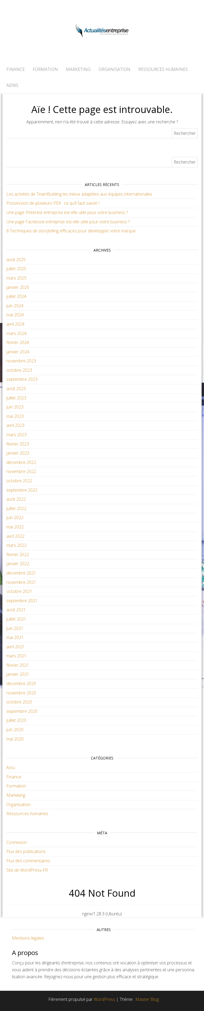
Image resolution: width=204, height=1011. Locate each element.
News (12, 85)
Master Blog (147, 999)
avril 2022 (15, 536)
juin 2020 (14, 730)
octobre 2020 (19, 702)
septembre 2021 (21, 601)
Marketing (78, 69)
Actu (10, 767)
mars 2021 (16, 656)
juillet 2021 (16, 619)
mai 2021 (15, 637)
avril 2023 (15, 425)
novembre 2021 (21, 582)
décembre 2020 (21, 683)
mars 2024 (16, 333)
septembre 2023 (21, 379)
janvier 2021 (17, 674)
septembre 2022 (21, 490)
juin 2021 (14, 628)
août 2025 (16, 259)
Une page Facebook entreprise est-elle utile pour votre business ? (68, 222)
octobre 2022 (19, 481)
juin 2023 (14, 407)
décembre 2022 (21, 462)
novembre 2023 (21, 361)
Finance (15, 69)
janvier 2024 (17, 352)
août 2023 (16, 388)
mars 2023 (16, 435)
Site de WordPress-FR (27, 870)
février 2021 (17, 665)
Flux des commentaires (28, 861)
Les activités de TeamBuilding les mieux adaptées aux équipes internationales (79, 194)
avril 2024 (15, 324)
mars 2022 (16, 545)
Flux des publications (26, 851)
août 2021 (16, 610)
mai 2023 (15, 416)
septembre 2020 (21, 711)
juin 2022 (14, 517)
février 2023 (17, 444)
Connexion (16, 842)
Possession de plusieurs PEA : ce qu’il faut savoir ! (52, 203)
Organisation (114, 69)
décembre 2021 (21, 573)
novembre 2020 (21, 693)
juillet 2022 (16, 508)
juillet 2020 (16, 720)
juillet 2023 (16, 398)
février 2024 (17, 342)
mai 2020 (15, 739)
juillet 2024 (16, 296)
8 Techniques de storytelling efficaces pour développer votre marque (71, 231)
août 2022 (16, 499)
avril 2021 (15, 647)
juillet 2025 (16, 269)
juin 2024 (14, 306)
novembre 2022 (21, 471)
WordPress (104, 999)
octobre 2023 (19, 370)
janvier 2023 (17, 453)
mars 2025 (16, 278)
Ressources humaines (163, 69)
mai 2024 (15, 315)
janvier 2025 (17, 287)
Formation (45, 69)
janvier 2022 (17, 564)
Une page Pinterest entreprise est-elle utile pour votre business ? (67, 212)
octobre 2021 (19, 591)
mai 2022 (15, 527)
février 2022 (17, 554)
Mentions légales (28, 938)
